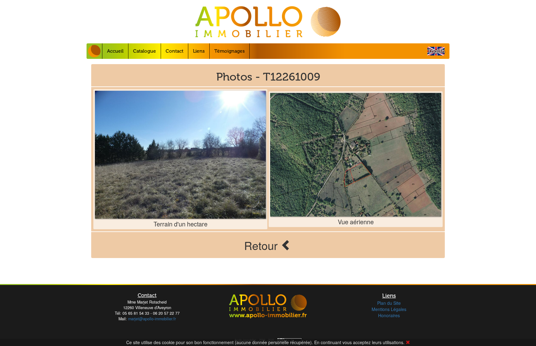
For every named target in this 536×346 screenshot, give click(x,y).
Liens (199, 51)
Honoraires (389, 315)
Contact (174, 51)
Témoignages (229, 51)
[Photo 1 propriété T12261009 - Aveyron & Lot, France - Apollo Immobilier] (180, 155)
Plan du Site (389, 303)
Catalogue (144, 51)
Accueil (115, 51)
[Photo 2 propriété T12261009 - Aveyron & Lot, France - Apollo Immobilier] (355, 154)
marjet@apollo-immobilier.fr (152, 319)
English (436, 51)
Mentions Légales (389, 309)
